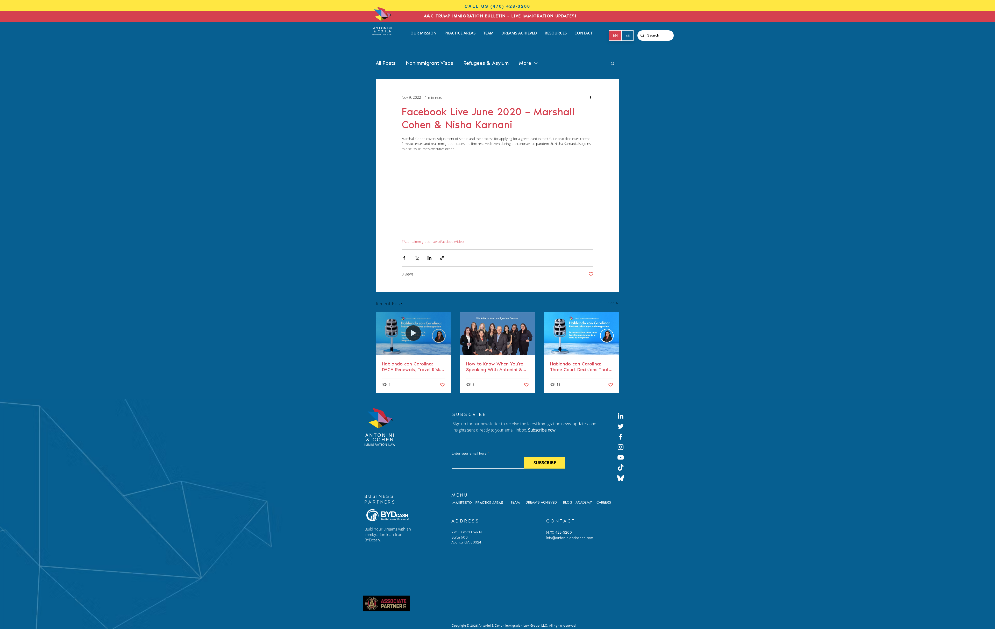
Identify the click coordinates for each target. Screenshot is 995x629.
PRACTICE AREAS (489, 502)
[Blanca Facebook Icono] (620, 437)
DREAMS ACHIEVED (541, 502)
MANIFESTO (462, 502)
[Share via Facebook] (404, 258)
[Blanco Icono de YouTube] (620, 457)
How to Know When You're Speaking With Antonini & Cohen (494, 366)
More (525, 63)
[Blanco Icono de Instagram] (620, 447)
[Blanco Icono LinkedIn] (620, 416)
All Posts (386, 63)
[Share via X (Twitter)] (416, 258)
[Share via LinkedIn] (429, 258)
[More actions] (590, 97)
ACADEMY (583, 502)
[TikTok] (620, 468)
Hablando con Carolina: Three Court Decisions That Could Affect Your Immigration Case (579, 366)
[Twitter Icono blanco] (620, 426)
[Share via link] (442, 258)
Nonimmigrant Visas (429, 63)
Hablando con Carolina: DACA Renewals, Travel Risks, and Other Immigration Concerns (413, 366)
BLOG (567, 502)
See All (613, 302)
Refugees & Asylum (486, 63)
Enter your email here (469, 453)
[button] (612, 63)
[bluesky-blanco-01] (620, 478)
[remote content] (497, 198)
